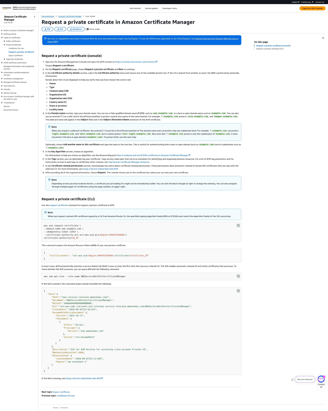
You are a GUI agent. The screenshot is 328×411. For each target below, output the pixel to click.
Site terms (64, 408)
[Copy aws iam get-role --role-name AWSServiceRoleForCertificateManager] (238, 276)
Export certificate (61, 392)
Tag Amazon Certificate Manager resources (128, 162)
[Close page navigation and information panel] (323, 38)
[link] (90, 16)
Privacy (55, 408)
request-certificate (58, 205)
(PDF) (55, 41)
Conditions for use (65, 395)
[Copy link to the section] (39, 55)
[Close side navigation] (34, 16)
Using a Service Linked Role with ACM (100, 169)
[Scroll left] (128, 8)
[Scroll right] (178, 8)
